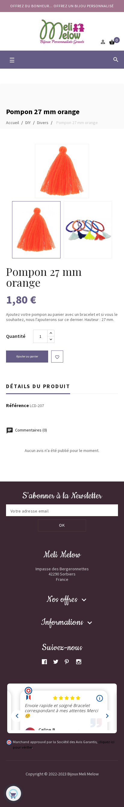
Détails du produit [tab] (38, 386)
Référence (17, 405)
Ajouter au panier (27, 356)
